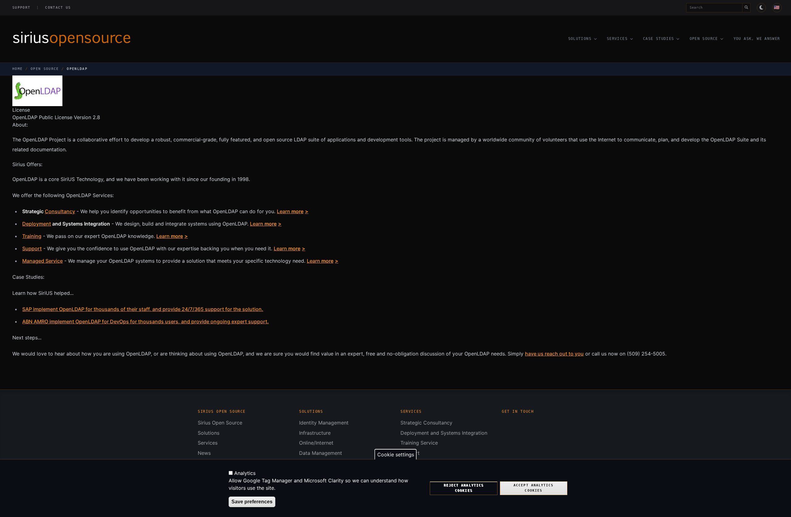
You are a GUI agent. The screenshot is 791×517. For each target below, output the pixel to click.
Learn (290, 211)
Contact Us (58, 8)
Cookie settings (395, 454)
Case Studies (658, 39)
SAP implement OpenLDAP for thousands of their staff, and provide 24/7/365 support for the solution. (142, 309)
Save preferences (252, 501)
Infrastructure (315, 433)
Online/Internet (316, 443)
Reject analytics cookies (464, 488)
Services (617, 39)
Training (31, 236)
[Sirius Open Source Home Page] (156, 39)
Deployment (36, 224)
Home (17, 69)
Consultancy (60, 211)
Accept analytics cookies (533, 488)
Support (21, 8)
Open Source (704, 39)
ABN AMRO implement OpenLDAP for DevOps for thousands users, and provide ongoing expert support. (145, 321)
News (204, 453)
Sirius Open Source (220, 423)
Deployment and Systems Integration (443, 433)
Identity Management (324, 423)
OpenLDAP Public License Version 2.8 (56, 117)
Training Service (419, 443)
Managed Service (42, 261)
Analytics (245, 473)
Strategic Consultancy (426, 423)
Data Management (320, 453)
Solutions (579, 39)
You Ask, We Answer (757, 39)
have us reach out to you (554, 354)
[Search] (746, 7)
